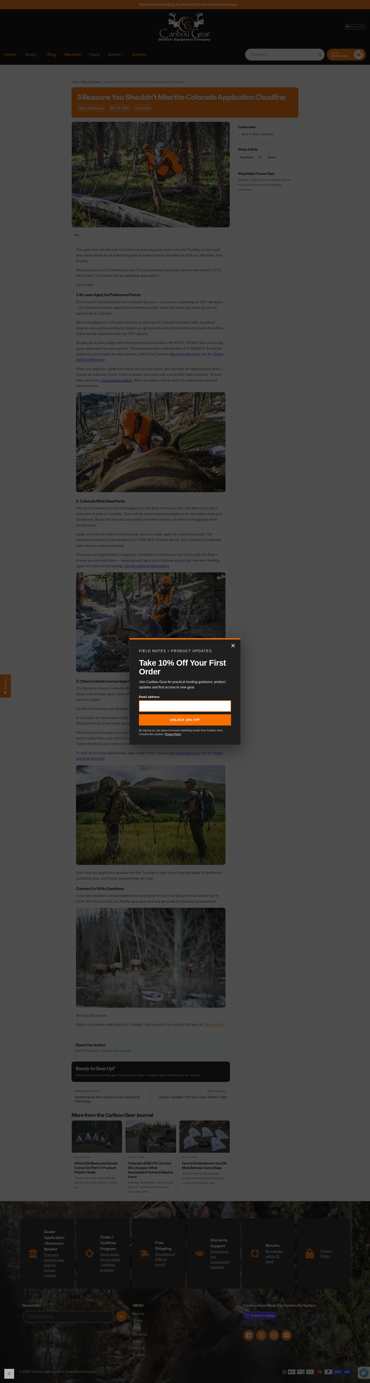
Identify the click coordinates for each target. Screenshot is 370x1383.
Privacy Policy (173, 734)
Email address (149, 696)
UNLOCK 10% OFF (185, 720)
